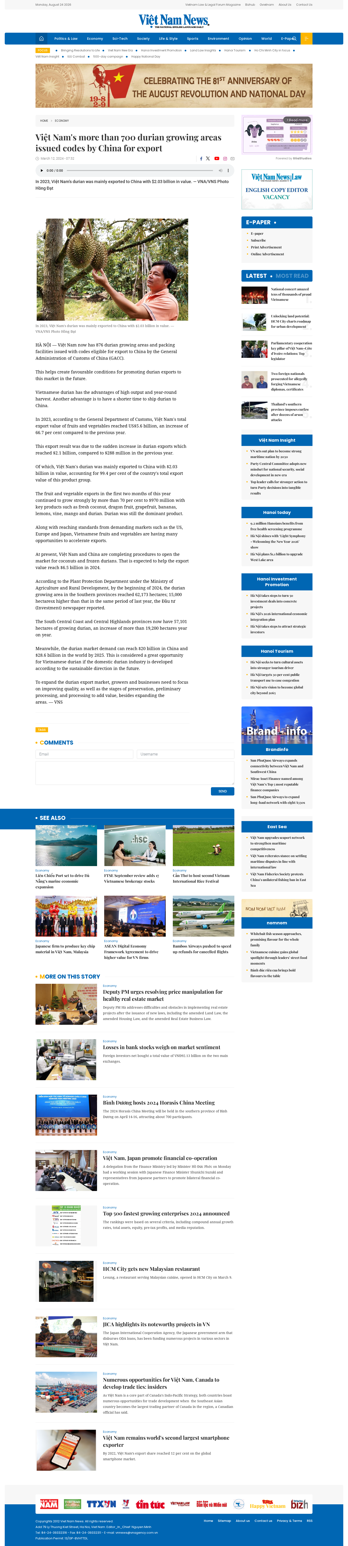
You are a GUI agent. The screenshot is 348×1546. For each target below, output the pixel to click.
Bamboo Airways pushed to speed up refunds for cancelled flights (202, 949)
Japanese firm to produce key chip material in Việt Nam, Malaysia (65, 949)
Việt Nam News (174, 21)
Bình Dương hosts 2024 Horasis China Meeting (159, 1102)
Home (44, 121)
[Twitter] (208, 159)
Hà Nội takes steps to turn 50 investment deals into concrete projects (273, 601)
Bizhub (250, 5)
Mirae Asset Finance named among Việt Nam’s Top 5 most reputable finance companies (276, 784)
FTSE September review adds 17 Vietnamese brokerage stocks (131, 878)
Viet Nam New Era (120, 50)
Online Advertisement (267, 254)
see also (53, 818)
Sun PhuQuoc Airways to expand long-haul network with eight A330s (277, 800)
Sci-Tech (120, 38)
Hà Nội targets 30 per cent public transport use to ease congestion (275, 677)
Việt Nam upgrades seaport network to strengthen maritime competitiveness (277, 843)
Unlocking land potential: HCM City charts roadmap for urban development (291, 321)
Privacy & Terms (289, 1521)
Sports (192, 38)
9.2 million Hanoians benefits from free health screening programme (276, 526)
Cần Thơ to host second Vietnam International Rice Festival (201, 878)
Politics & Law (66, 38)
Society (143, 38)
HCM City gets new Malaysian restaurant (151, 1268)
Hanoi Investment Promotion (161, 50)
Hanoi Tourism (235, 50)
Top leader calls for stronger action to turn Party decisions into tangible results (278, 487)
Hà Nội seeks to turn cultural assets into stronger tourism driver (276, 665)
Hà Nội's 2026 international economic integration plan (278, 616)
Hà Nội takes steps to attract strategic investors (278, 629)
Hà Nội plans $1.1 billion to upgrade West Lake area (276, 557)
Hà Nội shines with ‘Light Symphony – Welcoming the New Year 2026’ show (278, 541)
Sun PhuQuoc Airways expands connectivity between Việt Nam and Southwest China (276, 766)
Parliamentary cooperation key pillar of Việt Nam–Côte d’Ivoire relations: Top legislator (291, 351)
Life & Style (168, 38)
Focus (43, 50)
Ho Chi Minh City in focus (272, 50)
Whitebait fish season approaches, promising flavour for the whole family (276, 939)
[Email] (232, 158)
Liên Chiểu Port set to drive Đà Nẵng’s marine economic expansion (62, 881)
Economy (95, 38)
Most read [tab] (292, 276)
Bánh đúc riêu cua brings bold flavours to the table (272, 973)
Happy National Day (145, 56)
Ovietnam (267, 5)
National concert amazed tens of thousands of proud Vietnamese (291, 294)
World (266, 38)
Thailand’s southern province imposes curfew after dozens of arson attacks (290, 412)
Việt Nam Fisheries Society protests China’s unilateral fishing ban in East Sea (278, 880)
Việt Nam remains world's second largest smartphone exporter (166, 1441)
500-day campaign (108, 56)
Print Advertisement (266, 247)
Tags (42, 730)
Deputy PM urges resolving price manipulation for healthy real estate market (163, 995)
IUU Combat (76, 56)
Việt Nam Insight (47, 56)
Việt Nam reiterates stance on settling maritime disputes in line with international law (278, 861)
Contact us (263, 1521)
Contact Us (304, 5)
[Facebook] (201, 159)
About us (243, 1521)
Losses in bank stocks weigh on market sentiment (161, 1047)
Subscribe (258, 240)
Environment (218, 38)
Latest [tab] (256, 276)
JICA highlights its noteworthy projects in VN (156, 1324)
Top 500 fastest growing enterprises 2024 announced (166, 1213)
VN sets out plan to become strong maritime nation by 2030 (276, 454)
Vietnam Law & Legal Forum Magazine (213, 5)
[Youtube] (217, 159)
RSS (309, 1521)
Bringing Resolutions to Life (80, 50)
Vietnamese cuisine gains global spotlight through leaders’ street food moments (278, 958)
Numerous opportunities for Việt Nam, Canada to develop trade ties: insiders (161, 1383)
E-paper (258, 222)
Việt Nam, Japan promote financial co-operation (160, 1157)
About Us (285, 5)
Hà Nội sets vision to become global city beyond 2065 (276, 690)
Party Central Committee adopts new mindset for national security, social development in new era (278, 469)
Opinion (245, 38)
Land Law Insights (203, 50)
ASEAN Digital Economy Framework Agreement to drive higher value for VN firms (131, 952)
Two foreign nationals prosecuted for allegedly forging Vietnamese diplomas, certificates (289, 381)
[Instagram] (225, 159)
